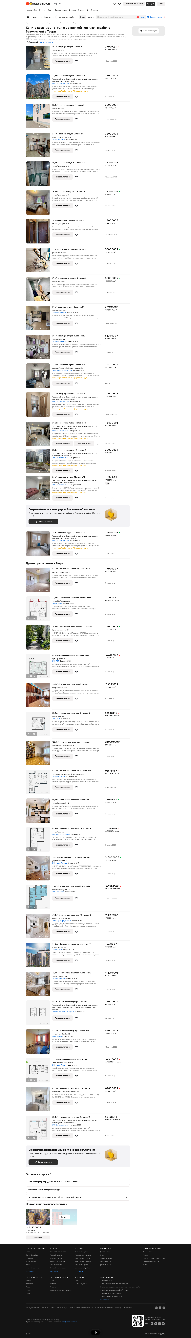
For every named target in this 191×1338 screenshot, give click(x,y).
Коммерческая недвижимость (61, 1290)
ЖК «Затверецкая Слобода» (62, 370)
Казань (28, 1265)
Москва (28, 1252)
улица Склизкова (58, 803)
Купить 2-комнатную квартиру (111, 1296)
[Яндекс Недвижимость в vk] (156, 1307)
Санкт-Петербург (32, 1255)
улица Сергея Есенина (66, 81)
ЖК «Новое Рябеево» (60, 863)
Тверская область (58, 79)
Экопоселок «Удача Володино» (63, 1012)
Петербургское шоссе (58, 1268)
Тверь (54, 774)
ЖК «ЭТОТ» (56, 719)
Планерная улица (58, 947)
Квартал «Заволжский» (60, 83)
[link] (161, 4)
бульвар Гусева (58, 659)
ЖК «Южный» (57, 603)
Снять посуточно (81, 1284)
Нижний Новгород (32, 1268)
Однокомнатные (106, 1261)
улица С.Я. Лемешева (60, 601)
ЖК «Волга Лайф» (58, 139)
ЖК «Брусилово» (58, 892)
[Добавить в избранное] (76, 61)
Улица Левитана (56, 1265)
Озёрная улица (57, 688)
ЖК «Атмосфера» (58, 776)
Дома (52, 1280)
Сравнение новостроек (151, 1261)
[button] (119, 4)
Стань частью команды (59, 1308)
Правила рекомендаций (104, 1308)
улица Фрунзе (57, 310)
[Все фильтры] (28, 17)
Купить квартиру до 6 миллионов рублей (114, 1284)
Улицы (145, 1265)
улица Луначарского (59, 166)
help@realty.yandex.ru (69, 1322)
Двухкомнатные (105, 1252)
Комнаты (53, 1284)
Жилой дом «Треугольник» (62, 921)
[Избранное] (115, 4)
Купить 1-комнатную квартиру (111, 1293)
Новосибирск (30, 1258)
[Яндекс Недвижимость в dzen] (160, 1307)
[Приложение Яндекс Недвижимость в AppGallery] (159, 1323)
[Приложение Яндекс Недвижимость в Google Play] (155, 1323)
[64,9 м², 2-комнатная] (39, 956)
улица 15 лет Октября (60, 1034)
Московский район (82, 1252)
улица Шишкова (58, 50)
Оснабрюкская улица (59, 890)
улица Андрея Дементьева (62, 745)
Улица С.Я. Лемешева (58, 1252)
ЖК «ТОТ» (55, 661)
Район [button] (142, 17)
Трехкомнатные (105, 1265)
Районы (145, 1255)
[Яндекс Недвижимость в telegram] (163, 1307)
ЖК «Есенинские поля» (60, 458)
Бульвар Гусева (56, 1258)
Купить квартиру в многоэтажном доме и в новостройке (120, 1287)
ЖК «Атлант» (57, 1036)
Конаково (29, 1284)
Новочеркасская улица (60, 137)
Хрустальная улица (59, 630)
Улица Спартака (56, 1255)
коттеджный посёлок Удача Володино (74, 1007)
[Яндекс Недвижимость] (38, 3)
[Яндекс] (161, 1334)
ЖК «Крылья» (57, 949)
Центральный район (82, 1268)
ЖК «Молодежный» (59, 312)
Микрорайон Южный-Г (83, 1261)
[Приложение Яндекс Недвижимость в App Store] (152, 1323)
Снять (77, 1280)
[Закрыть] (164, 17)
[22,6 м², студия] (39, 88)
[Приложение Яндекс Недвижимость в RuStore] (163, 1323)
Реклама (45, 1308)
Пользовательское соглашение (81, 1308)
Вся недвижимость (33, 1308)
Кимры (28, 1280)
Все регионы (147, 1252)
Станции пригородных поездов (154, 1258)
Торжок (28, 1290)
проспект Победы (58, 572)
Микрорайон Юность (82, 1258)
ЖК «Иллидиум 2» (59, 978)
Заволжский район (82, 1265)
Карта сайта (128, 1308)
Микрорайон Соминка (83, 1255)
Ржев (28, 1287)
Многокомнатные (106, 1258)
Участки (53, 1287)
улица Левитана (58, 716)
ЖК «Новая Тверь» (59, 1065)
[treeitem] (32, 10)
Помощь (118, 1308)
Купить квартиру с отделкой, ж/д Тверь (114, 1290)
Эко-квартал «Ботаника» (61, 834)
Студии (102, 1255)
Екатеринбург (31, 1261)
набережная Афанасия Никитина (64, 1092)
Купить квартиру (106, 1280)
